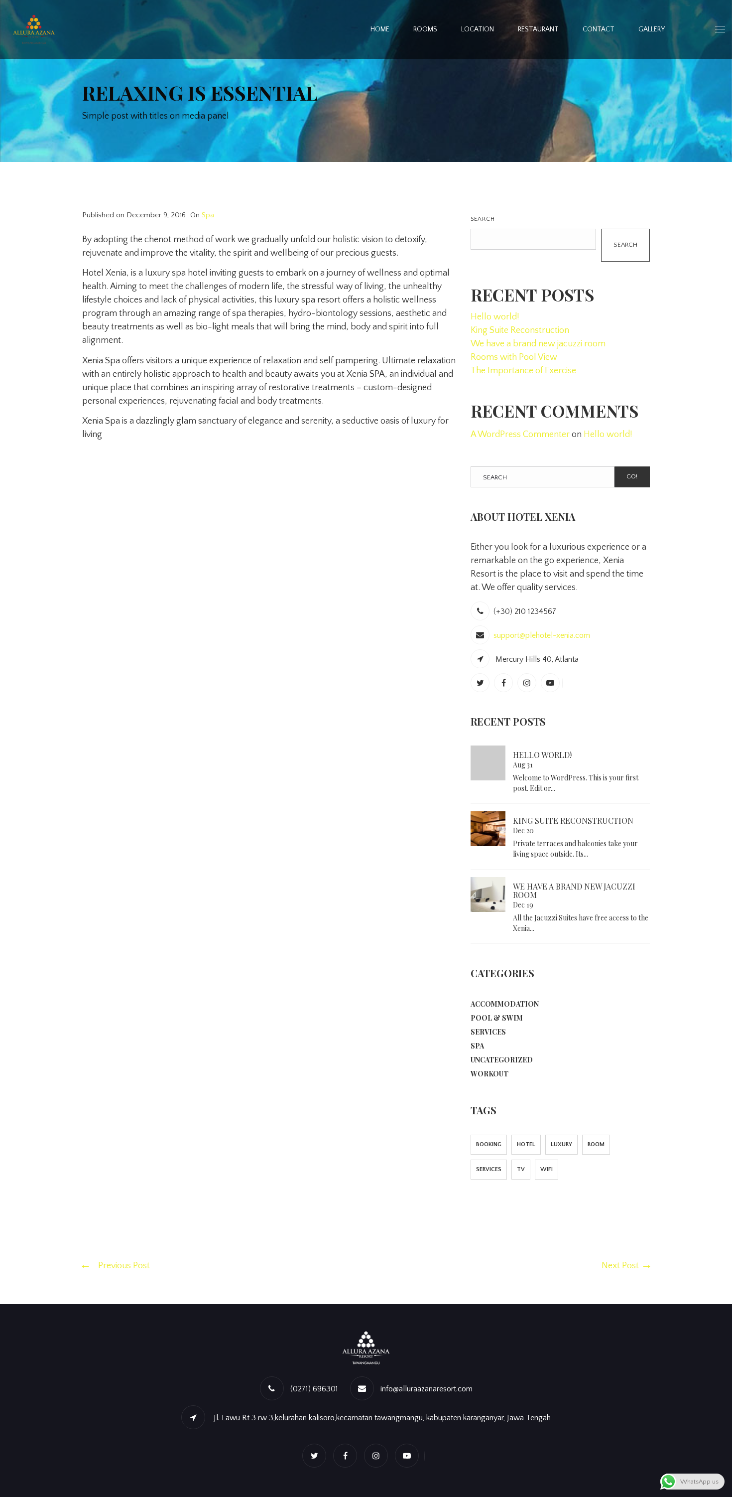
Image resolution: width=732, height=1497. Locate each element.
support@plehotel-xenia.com (541, 635)
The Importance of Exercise (523, 371)
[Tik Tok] (564, 683)
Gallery (651, 29)
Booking (488, 1144)
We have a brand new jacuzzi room (538, 344)
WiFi (546, 1169)
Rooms (425, 29)
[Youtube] (551, 683)
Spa (208, 215)
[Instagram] (528, 683)
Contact (598, 29)
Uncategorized (502, 1059)
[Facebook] (504, 683)
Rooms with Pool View (514, 357)
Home (379, 29)
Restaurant (538, 29)
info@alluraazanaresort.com (426, 1388)
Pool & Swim (497, 1018)
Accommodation (505, 1004)
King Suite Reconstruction (520, 330)
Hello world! (495, 317)
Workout (489, 1073)
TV (521, 1169)
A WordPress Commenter (520, 435)
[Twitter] (481, 683)
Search (483, 219)
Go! (631, 476)
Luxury (561, 1144)
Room (596, 1144)
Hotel (526, 1144)
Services (488, 1032)
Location (477, 29)
